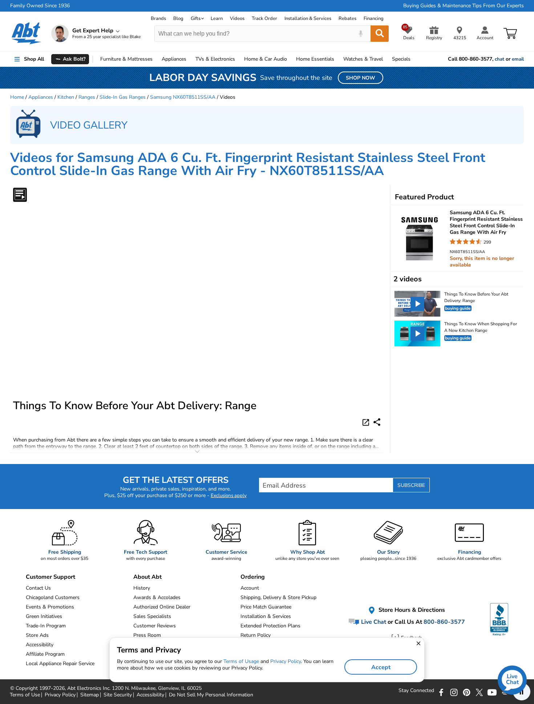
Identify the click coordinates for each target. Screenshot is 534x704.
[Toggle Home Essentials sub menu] (337, 59)
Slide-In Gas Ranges (123, 97)
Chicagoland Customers (53, 597)
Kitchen (65, 97)
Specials (401, 59)
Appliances (174, 59)
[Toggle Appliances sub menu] (189, 59)
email (518, 59)
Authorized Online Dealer (161, 606)
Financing (374, 18)
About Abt (147, 577)
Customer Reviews (154, 625)
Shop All (34, 59)
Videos (237, 18)
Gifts (196, 18)
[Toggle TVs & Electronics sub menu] (238, 59)
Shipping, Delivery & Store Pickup (278, 597)
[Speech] (360, 33)
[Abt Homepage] (26, 33)
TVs (215, 59)
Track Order (264, 18)
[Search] (380, 33)
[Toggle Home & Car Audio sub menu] (290, 59)
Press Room (147, 635)
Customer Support (50, 577)
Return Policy (255, 635)
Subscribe (411, 485)
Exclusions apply (229, 495)
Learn (217, 18)
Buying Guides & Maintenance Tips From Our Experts (463, 6)
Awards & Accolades (157, 597)
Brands (158, 18)
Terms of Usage (241, 661)
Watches (363, 59)
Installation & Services (307, 18)
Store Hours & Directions (411, 610)
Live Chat (373, 622)
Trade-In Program (46, 625)
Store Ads (37, 635)
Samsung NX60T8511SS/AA (182, 97)
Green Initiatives (44, 616)
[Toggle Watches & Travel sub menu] (386, 59)
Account (249, 588)
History (141, 588)
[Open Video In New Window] (366, 422)
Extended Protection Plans (270, 625)
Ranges (86, 97)
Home (315, 59)
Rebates (347, 18)
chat (499, 59)
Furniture (126, 59)
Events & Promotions (50, 606)
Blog (178, 18)
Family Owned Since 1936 (40, 6)
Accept (381, 667)
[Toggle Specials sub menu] (414, 59)
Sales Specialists (152, 616)
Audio (265, 59)
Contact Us (38, 588)
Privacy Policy (285, 661)
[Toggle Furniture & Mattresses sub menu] (156, 59)
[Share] (376, 422)
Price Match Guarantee (265, 606)
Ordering (252, 577)
